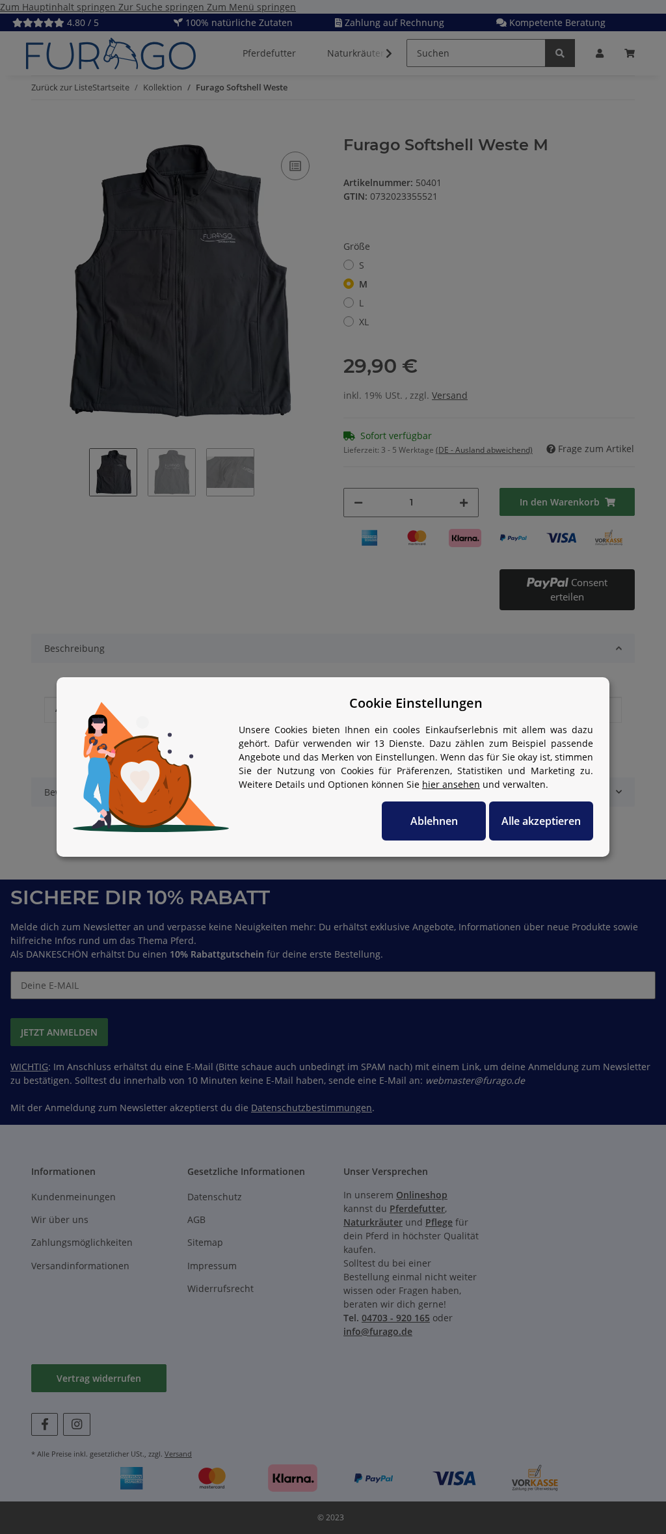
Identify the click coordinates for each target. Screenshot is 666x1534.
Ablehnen (434, 821)
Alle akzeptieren (541, 821)
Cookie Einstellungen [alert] (416, 703)
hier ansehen (451, 784)
